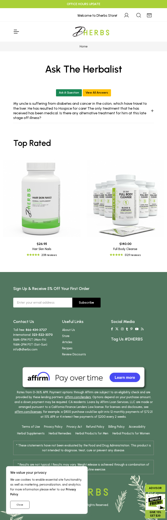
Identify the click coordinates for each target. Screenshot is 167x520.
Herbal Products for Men (91, 433)
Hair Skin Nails (41, 249)
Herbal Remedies (60, 433)
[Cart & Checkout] (149, 14)
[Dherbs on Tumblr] (127, 329)
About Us (68, 330)
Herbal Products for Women (131, 433)
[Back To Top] (155, 11)
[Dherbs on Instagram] (122, 329)
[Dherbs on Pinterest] (131, 329)
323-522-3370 (42, 335)
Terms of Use (31, 427)
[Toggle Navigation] (16, 31)
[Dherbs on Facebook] (112, 329)
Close (19, 504)
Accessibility (137, 427)
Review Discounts (74, 354)
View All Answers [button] (97, 92)
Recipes (67, 348)
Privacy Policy (53, 427)
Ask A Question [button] (69, 92)
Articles (67, 342)
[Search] (139, 14)
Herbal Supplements (31, 433)
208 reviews (49, 255)
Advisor (155, 488)
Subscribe (86, 302)
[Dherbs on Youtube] (136, 329)
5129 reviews (133, 255)
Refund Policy (95, 427)
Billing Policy (116, 427)
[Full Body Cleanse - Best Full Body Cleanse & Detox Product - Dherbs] (125, 198)
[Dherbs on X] (117, 329)
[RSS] (142, 329)
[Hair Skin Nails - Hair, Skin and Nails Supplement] (41, 198)
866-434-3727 (36, 330)
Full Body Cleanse (125, 249)
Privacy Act (74, 427)
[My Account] (126, 14)
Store (65, 336)
